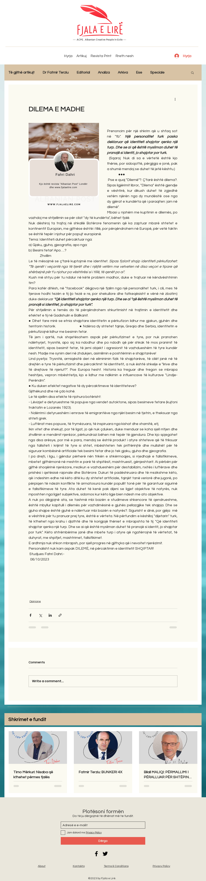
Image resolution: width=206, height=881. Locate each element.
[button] (192, 72)
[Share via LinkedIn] (50, 615)
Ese (139, 72)
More (177, 72)
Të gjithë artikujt (21, 72)
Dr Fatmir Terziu (56, 72)
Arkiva (123, 72)
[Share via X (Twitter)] (40, 615)
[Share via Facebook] (30, 615)
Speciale (157, 72)
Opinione (35, 601)
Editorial (83, 72)
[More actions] (175, 99)
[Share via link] (60, 615)
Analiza (104, 72)
